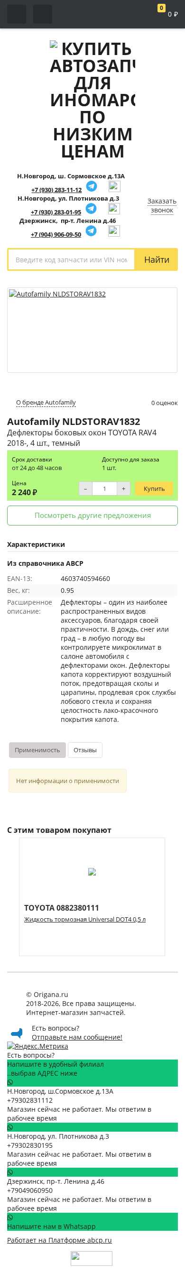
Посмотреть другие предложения (93, 515)
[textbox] (71, 259)
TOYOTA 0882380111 (61, 908)
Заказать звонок (162, 205)
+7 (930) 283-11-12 (56, 189)
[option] (92, 897)
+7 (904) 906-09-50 (56, 234)
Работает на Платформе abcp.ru (59, 1240)
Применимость (37, 750)
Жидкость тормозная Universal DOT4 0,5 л (85, 919)
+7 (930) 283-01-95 (56, 212)
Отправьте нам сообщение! (77, 1037)
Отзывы (85, 750)
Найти (156, 259)
